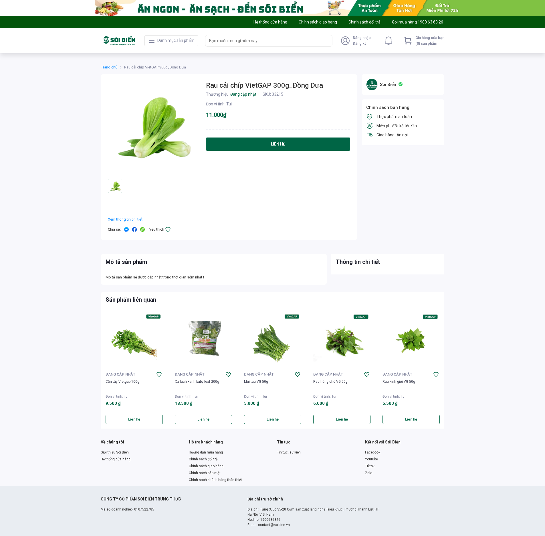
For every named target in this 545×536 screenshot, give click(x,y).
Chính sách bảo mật (205, 473)
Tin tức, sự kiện (289, 452)
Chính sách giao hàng (206, 466)
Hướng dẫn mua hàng (206, 452)
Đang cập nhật (120, 374)
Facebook (372, 452)
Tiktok (369, 466)
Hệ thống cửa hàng (115, 459)
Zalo (368, 473)
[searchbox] (264, 41)
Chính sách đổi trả (203, 459)
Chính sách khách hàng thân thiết (215, 480)
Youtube (371, 459)
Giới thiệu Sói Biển (115, 452)
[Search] (327, 41)
